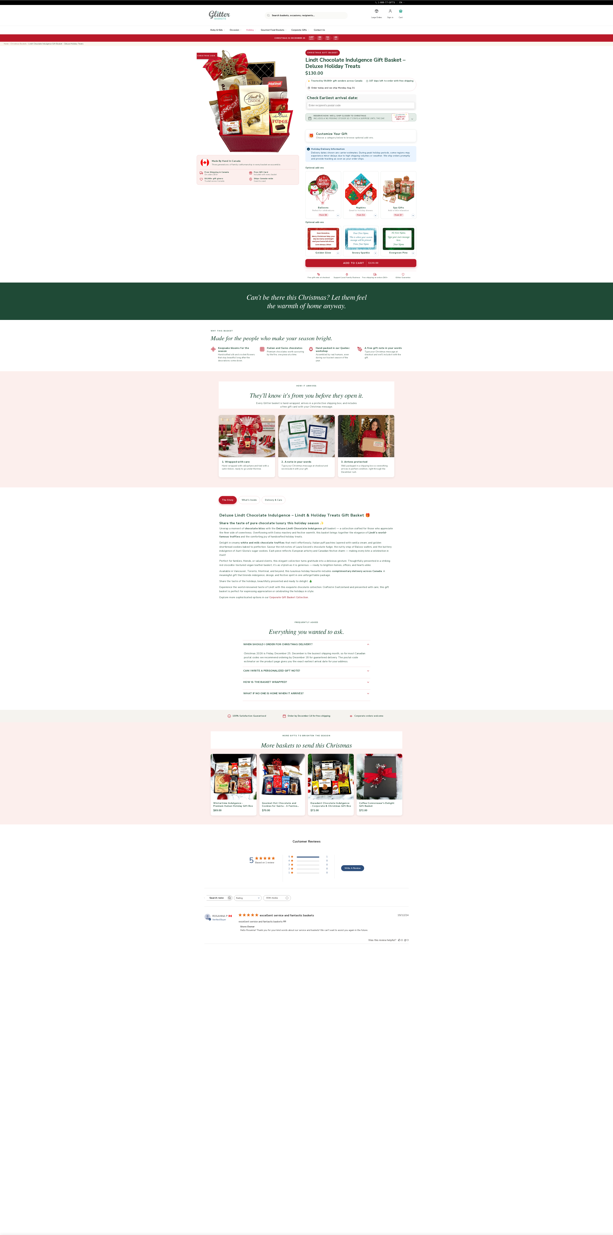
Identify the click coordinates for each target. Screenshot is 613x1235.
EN (400, 2)
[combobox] (306, 15)
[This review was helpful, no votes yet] (399, 940)
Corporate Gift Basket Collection (288, 597)
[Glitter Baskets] (225, 15)
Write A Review (352, 868)
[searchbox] (215, 897)
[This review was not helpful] (405, 940)
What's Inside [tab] (249, 500)
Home (6, 44)
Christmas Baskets (18, 44)
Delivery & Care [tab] (273, 500)
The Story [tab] (227, 500)
